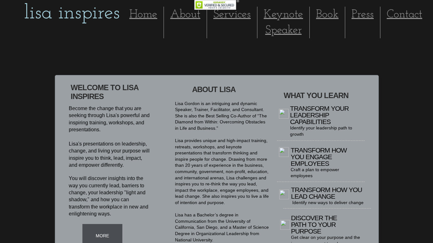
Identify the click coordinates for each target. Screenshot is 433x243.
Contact (404, 14)
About (185, 14)
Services (232, 14)
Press (363, 14)
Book (327, 14)
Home (143, 14)
